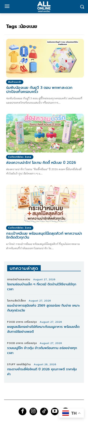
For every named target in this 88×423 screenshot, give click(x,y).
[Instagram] (33, 411)
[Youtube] (55, 411)
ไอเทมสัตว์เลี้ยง (16, 300)
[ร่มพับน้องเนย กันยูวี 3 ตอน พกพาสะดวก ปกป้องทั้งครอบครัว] (45, 58)
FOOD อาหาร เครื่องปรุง (22, 322)
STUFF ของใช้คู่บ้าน (19, 364)
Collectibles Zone (19, 157)
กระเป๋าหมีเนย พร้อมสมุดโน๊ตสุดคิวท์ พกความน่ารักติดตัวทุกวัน (44, 235)
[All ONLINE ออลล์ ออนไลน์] (44, 6)
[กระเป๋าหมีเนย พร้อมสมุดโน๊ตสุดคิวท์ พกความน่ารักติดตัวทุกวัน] (45, 204)
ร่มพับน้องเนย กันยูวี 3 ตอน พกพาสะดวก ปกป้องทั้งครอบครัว (39, 90)
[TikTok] (44, 411)
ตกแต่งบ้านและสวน (18, 279)
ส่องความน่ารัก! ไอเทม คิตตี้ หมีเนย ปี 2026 (41, 162)
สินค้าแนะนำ (14, 82)
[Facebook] (22, 411)
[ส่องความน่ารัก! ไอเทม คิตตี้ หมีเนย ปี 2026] (45, 133)
